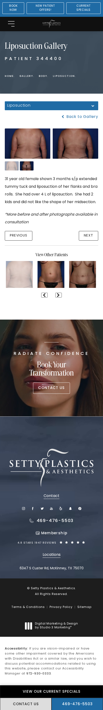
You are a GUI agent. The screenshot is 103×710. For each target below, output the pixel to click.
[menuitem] (23, 508)
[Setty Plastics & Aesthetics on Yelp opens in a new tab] (61, 508)
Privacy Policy (61, 607)
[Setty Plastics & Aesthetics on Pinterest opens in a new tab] (80, 508)
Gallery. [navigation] (26, 76)
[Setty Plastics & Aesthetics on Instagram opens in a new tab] (23, 508)
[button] (11, 24)
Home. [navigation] (10, 76)
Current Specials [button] (83, 8)
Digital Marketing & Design (56, 626)
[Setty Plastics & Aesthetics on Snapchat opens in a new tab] (70, 508)
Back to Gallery (81, 117)
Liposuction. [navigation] (64, 76)
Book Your (51, 365)
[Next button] (58, 295)
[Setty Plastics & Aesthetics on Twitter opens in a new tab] (42, 508)
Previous (18, 235)
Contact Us (51, 388)
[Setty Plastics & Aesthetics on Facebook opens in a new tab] (33, 508)
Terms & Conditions (28, 607)
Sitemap (84, 607)
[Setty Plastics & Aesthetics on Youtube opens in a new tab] (52, 508)
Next (88, 235)
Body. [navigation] (43, 76)
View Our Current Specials (51, 692)
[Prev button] (44, 295)
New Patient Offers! (45, 8)
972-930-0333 (38, 673)
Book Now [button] (13, 8)
